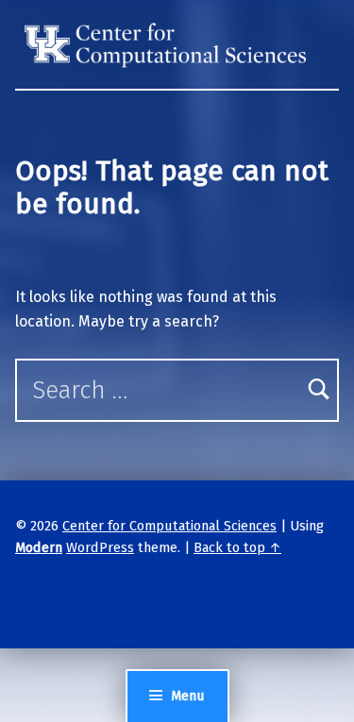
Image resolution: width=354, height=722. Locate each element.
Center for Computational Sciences (169, 525)
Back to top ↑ (237, 547)
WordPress (100, 547)
